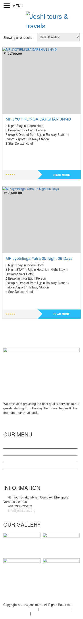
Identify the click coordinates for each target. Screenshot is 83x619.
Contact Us (15, 459)
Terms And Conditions (18, 609)
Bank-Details (43, 613)
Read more (61, 175)
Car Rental (15, 472)
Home (12, 445)
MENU (17, 5)
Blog (11, 465)
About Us (14, 452)
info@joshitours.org (21, 510)
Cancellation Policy (55, 609)
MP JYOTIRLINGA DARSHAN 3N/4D (38, 119)
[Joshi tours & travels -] (53, 20)
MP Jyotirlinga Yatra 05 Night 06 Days (39, 258)
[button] (8, 4)
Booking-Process (15, 613)
